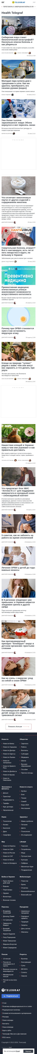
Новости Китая (8, 860)
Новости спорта (26, 787)
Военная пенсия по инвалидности (10, 970)
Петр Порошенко (9, 937)
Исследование (26, 835)
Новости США (8, 849)
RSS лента (6, 1037)
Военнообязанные (28, 891)
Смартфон (7, 835)
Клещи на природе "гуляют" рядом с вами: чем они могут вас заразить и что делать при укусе (18, 366)
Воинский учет (26, 895)
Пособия (24, 769)
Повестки (24, 881)
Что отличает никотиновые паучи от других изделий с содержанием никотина (16, 199)
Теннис (23, 798)
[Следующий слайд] (35, 7)
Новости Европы (9, 846)
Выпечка (24, 959)
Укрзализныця (8, 810)
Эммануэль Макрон (7, 924)
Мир (3, 842)
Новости (5, 739)
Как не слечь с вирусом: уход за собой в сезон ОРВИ (17, 679)
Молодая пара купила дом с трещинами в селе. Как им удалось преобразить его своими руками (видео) (16, 84)
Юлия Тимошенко (9, 941)
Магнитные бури (27, 866)
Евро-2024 (25, 805)
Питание (24, 824)
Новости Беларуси (10, 863)
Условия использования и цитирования (16, 1013)
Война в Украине (8, 877)
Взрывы (6, 886)
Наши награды (7, 1020)
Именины (24, 932)
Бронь (23, 884)
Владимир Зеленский (7, 912)
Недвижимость (8, 800)
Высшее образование (26, 765)
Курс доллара (8, 807)
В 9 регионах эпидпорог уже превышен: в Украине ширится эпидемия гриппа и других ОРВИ (18, 603)
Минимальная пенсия (8, 975)
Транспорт (7, 796)
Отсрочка (24, 888)
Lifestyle (23, 842)
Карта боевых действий (8, 882)
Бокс (23, 794)
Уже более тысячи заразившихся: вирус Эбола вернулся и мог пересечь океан (18, 122)
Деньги (5, 793)
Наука (4, 817)
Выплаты (24, 750)
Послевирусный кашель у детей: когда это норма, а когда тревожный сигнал (18, 712)
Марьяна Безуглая (10, 944)
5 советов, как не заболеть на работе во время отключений (17, 536)
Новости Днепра (9, 750)
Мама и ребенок (27, 821)
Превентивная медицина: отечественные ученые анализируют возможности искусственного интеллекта (16, 291)
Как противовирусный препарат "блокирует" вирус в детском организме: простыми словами (18, 645)
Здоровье (24, 817)
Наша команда (7, 1027)
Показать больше (15, 726)
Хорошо (28, 1051)
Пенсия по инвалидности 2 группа (9, 964)
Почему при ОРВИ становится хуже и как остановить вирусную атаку (18, 330)
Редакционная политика (11, 1010)
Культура (24, 860)
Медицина (25, 757)
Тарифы (6, 803)
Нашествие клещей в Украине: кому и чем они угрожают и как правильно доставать (18, 447)
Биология (6, 828)
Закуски (24, 976)
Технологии (7, 821)
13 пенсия (6, 959)
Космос (5, 824)
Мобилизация (25, 877)
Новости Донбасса (10, 771)
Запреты (24, 925)
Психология (25, 831)
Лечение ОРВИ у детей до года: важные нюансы (18, 569)
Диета (23, 828)
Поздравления (26, 870)
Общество (24, 739)
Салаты (24, 972)
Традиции (24, 922)
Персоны (5, 907)
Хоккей (23, 801)
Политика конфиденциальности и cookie (17, 1006)
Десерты (24, 969)
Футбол (24, 791)
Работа (23, 747)
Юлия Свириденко (10, 947)
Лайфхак (24, 863)
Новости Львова (9, 757)
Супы (23, 965)
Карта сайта (6, 1030)
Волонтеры (7, 896)
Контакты (5, 1023)
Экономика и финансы (7, 788)
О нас (4, 1003)
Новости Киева (8, 743)
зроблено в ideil (7, 1047)
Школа (23, 761)
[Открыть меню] (3, 2)
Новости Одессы (9, 754)
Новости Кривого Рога (9, 767)
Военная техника (9, 900)
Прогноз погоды (27, 773)
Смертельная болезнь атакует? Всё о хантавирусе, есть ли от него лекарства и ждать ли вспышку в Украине (18, 251)
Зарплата (24, 743)
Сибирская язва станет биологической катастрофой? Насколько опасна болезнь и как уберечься (18, 41)
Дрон (5, 831)
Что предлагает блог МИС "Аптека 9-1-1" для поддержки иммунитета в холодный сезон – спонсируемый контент (18, 492)
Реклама (5, 1017)
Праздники (24, 907)
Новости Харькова (10, 747)
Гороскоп (24, 846)
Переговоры (7, 890)
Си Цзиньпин (8, 920)
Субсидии (24, 754)
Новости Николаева (7, 779)
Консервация (26, 962)
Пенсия (4, 954)
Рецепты (23, 954)
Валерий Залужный (7, 929)
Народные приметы (25, 917)
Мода (23, 853)
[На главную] (18, 2)
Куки (17, 1051)
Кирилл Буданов (9, 934)
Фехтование (25, 808)
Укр (34, 2)
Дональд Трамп (8, 916)
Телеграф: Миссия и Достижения (14, 1034)
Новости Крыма (9, 775)
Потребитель (26, 849)
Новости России (9, 853)
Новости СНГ (8, 856)
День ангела (25, 928)
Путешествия (26, 856)
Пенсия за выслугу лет (10, 981)
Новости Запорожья (7, 761)
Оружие (6, 893)
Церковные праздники (25, 912)
